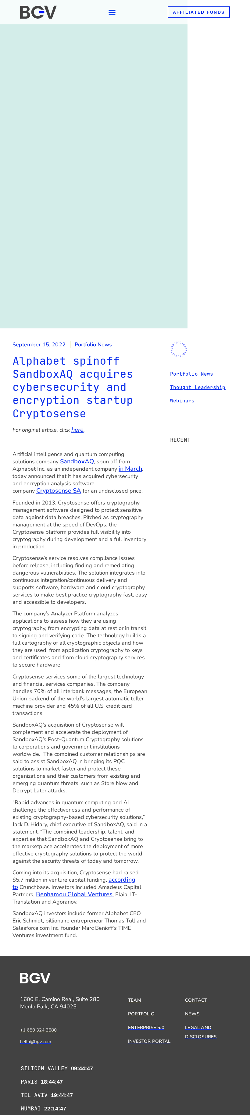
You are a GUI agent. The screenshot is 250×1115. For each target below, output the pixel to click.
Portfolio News (93, 344)
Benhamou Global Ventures (74, 894)
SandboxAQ (77, 461)
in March (130, 469)
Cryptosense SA (58, 491)
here (77, 430)
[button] (112, 12)
